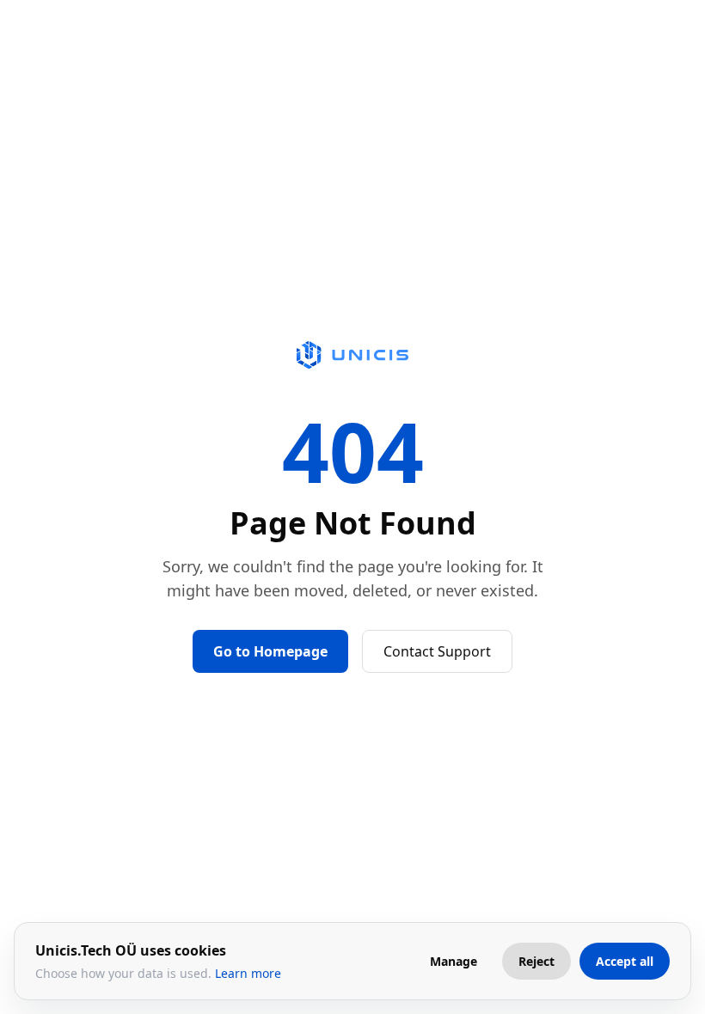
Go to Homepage (270, 651)
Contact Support (437, 651)
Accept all (624, 961)
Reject (536, 961)
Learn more (248, 973)
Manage (453, 961)
